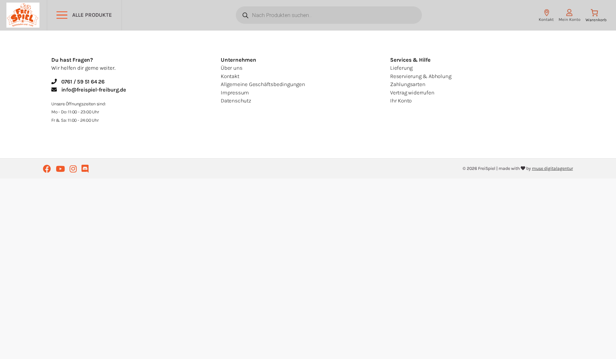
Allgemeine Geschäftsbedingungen (263, 84)
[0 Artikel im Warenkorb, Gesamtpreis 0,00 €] (596, 17)
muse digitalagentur (552, 168)
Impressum (235, 92)
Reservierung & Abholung (420, 76)
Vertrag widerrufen (412, 92)
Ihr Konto (401, 100)
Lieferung (401, 68)
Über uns (231, 68)
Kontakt (230, 76)
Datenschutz (236, 100)
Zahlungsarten (407, 84)
